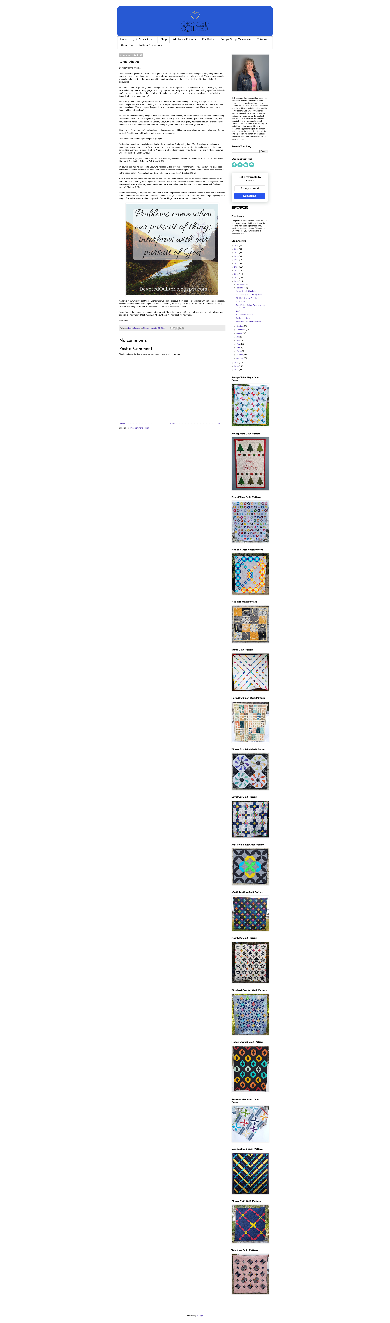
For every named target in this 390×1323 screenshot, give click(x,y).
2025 (236, 249)
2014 (236, 366)
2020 (236, 267)
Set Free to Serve (243, 318)
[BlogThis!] (174, 328)
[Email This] (171, 328)
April (238, 347)
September (241, 330)
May (238, 344)
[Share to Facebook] (179, 328)
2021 (236, 263)
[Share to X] (177, 328)
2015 (236, 363)
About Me (126, 45)
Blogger (200, 1316)
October (239, 326)
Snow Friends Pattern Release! (249, 322)
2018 (236, 274)
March (239, 351)
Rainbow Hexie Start (244, 315)
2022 (236, 260)
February (240, 355)
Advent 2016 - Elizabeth (246, 291)
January (240, 358)
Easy (238, 311)
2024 (236, 253)
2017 (236, 278)
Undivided (240, 302)
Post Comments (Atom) (139, 428)
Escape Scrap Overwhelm (235, 39)
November (241, 288)
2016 (236, 281)
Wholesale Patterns (184, 39)
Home (124, 39)
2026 (236, 246)
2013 (236, 370)
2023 (236, 256)
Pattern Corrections (150, 45)
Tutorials (262, 39)
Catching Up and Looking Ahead (249, 294)
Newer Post (124, 424)
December (241, 284)
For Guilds (208, 39)
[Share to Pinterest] (182, 328)
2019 (236, 270)
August (239, 333)
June (238, 340)
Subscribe (249, 195)
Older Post (220, 424)
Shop (164, 39)
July (238, 337)
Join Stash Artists (144, 39)
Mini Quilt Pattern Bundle (246, 298)
